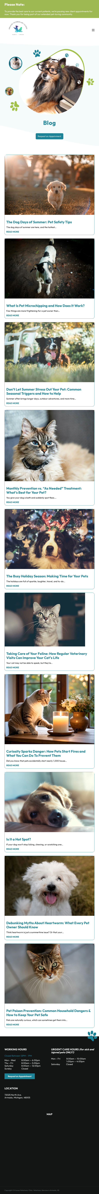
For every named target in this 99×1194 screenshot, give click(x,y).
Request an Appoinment (49, 136)
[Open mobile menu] (93, 30)
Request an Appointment (19, 1076)
